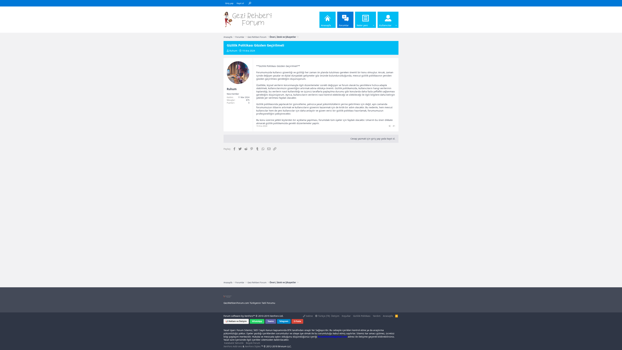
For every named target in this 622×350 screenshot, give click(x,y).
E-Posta (297, 321)
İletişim (335, 315)
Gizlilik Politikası (361, 315)
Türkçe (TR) (323, 315)
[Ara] (250, 3)
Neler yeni (362, 25)
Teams (271, 321)
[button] (373, 20)
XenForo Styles (253, 346)
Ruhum (233, 50)
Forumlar (344, 25)
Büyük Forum (253, 342)
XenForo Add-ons (233, 346)
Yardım (376, 315)
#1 (394, 126)
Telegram (283, 321)
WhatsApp (257, 321)
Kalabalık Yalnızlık (233, 342)
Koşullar (346, 315)
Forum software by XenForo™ (253, 315)
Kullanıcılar (385, 25)
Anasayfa (326, 25)
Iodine (309, 315)
